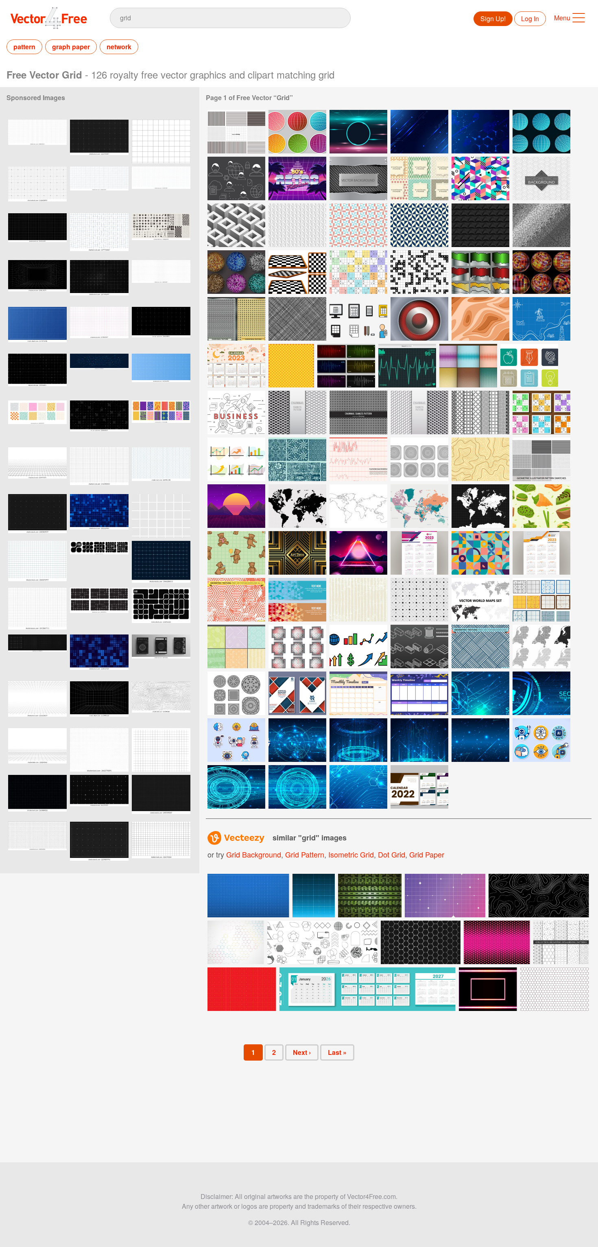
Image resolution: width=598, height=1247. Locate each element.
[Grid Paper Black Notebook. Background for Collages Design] (37, 235)
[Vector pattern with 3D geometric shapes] (236, 225)
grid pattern (304, 854)
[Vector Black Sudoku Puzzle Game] (419, 272)
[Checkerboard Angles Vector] (297, 272)
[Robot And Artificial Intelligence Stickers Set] (541, 740)
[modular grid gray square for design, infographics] (161, 141)
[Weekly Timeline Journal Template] (419, 693)
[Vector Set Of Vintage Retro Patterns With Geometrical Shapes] (419, 178)
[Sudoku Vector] (541, 599)
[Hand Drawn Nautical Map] (541, 319)
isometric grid (351, 854)
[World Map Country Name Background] (419, 506)
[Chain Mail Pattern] (480, 412)
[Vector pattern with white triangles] (297, 225)
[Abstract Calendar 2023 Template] (236, 365)
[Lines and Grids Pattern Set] (236, 131)
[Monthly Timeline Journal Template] (358, 693)
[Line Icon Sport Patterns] (236, 646)
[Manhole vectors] (236, 693)
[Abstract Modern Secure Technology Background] (480, 693)
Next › (302, 1052)
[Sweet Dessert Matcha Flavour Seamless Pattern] (541, 506)
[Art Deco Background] (297, 553)
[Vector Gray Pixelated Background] (541, 225)
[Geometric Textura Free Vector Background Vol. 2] (236, 599)
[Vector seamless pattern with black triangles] (480, 225)
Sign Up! (493, 18)
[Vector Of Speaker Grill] (419, 459)
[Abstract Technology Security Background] (541, 693)
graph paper (71, 46)
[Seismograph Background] (358, 459)
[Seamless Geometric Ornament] (480, 553)
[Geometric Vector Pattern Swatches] (541, 459)
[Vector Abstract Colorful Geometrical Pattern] (480, 178)
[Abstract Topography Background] (480, 319)
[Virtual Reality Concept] (297, 740)
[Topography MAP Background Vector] (480, 459)
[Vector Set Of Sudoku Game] (541, 412)
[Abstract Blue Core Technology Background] (236, 787)
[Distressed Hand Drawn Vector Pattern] (358, 599)
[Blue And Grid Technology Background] (419, 131)
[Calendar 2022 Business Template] (419, 787)
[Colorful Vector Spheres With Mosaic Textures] (236, 272)
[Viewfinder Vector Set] (297, 646)
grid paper (426, 854)
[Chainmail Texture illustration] (236, 319)
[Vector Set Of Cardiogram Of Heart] (346, 365)
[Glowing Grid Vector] (291, 365)
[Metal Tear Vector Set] (480, 272)
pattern (24, 46)
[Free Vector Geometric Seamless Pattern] (419, 599)
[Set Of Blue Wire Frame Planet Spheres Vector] (541, 131)
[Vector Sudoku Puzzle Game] (358, 272)
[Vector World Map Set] (480, 599)
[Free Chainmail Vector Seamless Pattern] (358, 412)
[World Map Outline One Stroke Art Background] (358, 506)
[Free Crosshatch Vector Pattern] (297, 319)
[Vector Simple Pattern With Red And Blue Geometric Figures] (358, 225)
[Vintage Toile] (297, 459)
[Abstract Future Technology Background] (358, 740)
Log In (530, 18)
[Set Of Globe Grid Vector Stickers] (297, 131)
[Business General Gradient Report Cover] (297, 693)
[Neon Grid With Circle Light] (358, 131)
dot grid (391, 854)
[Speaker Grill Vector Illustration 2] (419, 319)
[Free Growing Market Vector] (236, 459)
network (119, 46)
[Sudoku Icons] (358, 319)
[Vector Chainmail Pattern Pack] (297, 412)
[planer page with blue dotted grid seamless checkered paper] (161, 188)
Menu (562, 17)
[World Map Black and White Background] (297, 506)
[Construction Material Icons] (419, 646)
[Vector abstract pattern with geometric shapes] (541, 178)
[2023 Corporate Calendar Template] (419, 553)
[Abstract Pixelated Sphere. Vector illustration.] (541, 272)
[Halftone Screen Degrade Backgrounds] (468, 365)
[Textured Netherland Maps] (541, 646)
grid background (253, 854)
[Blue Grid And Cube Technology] (480, 131)
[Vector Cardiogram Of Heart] (407, 365)
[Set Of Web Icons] (236, 178)
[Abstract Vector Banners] (297, 599)
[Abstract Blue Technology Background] (480, 740)
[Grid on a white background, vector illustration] (161, 843)
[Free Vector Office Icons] (529, 365)
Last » (337, 1052)
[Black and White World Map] (480, 506)
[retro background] (236, 506)
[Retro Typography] (297, 178)
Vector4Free (49, 17)
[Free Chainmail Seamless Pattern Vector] (419, 412)
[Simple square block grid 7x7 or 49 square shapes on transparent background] (161, 516)
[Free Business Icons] (236, 412)
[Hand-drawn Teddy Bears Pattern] (236, 553)
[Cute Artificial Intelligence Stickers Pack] (236, 740)
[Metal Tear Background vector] (358, 178)
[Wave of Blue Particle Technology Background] (358, 787)
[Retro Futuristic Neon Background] (358, 553)
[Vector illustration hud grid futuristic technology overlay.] (161, 328)
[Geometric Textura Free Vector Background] (480, 646)
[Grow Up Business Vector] (358, 646)
